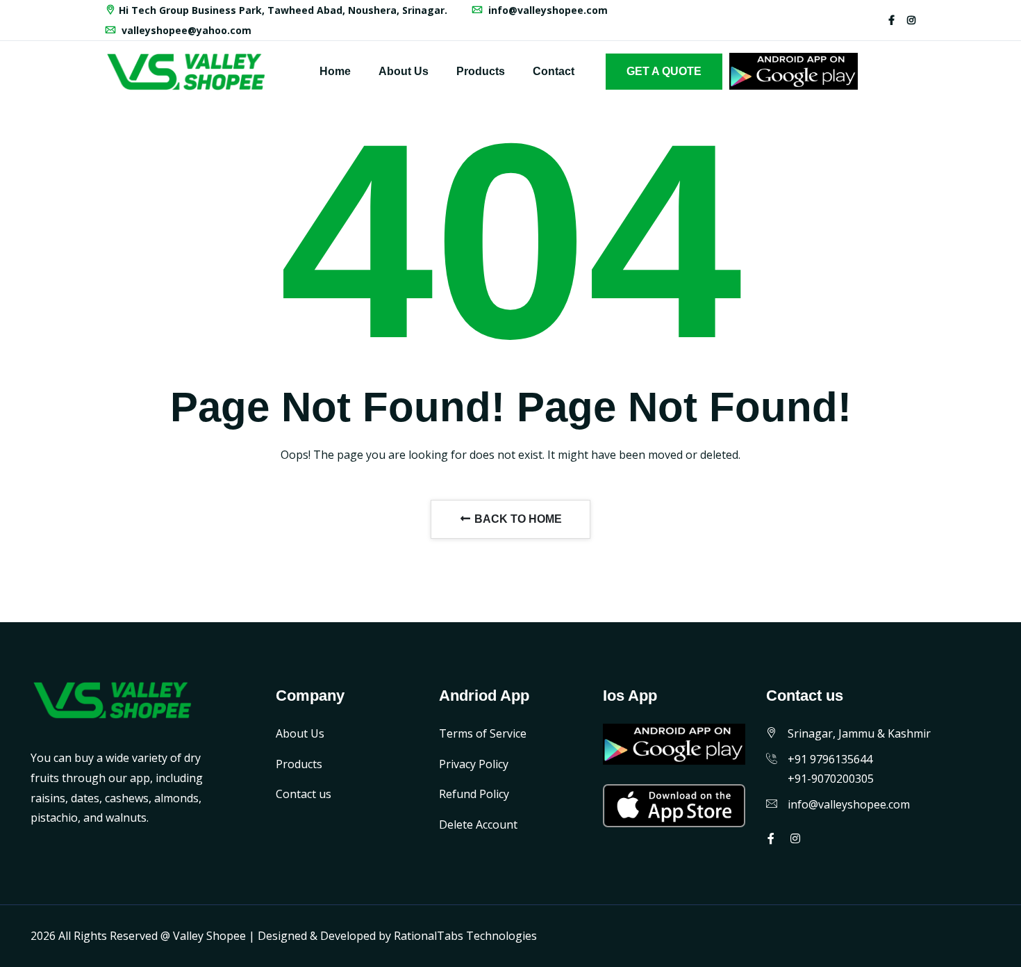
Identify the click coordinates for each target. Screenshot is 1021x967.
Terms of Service (482, 733)
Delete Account (478, 824)
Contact (553, 71)
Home (335, 71)
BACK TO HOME (517, 519)
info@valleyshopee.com (546, 10)
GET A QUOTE (664, 71)
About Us (404, 71)
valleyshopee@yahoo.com (185, 30)
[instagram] (795, 838)
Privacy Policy (473, 764)
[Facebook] (891, 19)
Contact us (303, 794)
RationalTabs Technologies (465, 935)
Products (480, 71)
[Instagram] (911, 19)
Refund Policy (474, 794)
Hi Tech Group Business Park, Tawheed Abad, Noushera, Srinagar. (283, 10)
